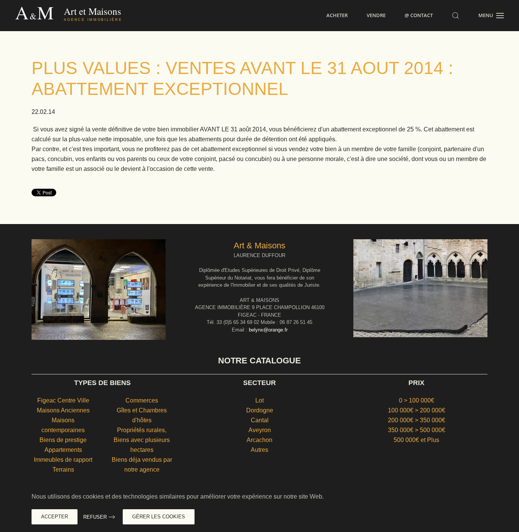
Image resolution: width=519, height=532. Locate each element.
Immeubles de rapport (63, 459)
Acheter (337, 15)
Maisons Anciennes (63, 410)
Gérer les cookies (158, 516)
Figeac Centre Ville (63, 400)
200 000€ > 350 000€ (416, 420)
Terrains (63, 469)
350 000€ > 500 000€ (416, 430)
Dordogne (259, 410)
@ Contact (419, 15)
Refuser (95, 517)
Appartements (63, 450)
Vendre (376, 15)
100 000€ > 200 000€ (416, 410)
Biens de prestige (63, 440)
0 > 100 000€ (416, 400)
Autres (259, 450)
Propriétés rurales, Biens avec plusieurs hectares (142, 440)
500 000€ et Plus (416, 440)
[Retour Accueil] (84, 15)
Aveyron (259, 430)
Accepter (54, 516)
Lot (259, 400)
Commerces (141, 400)
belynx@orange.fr (268, 330)
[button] (455, 15)
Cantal (260, 420)
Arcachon (259, 440)
